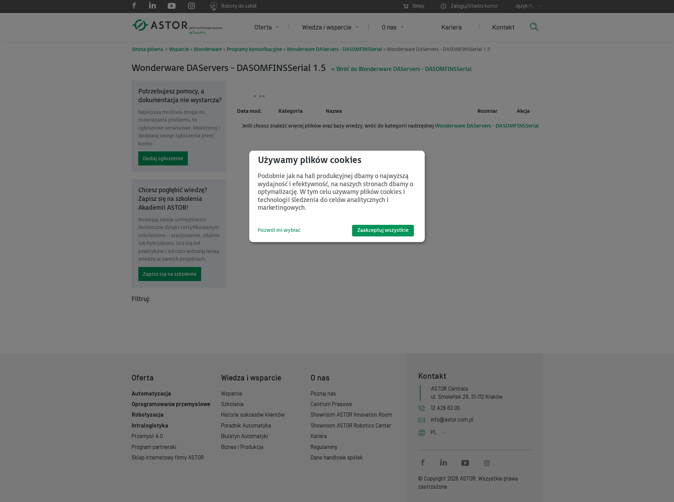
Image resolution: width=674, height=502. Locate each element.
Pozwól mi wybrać (279, 230)
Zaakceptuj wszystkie (383, 230)
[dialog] (337, 196)
